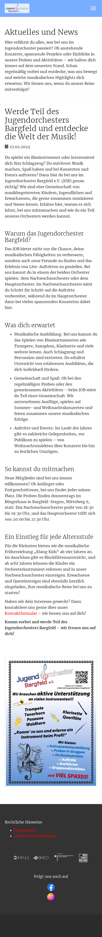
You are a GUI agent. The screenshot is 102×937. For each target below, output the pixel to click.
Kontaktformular (21, 613)
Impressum (25, 830)
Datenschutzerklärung (35, 835)
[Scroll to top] (87, 922)
